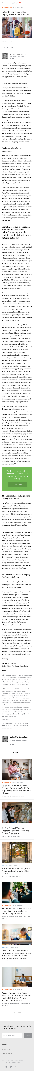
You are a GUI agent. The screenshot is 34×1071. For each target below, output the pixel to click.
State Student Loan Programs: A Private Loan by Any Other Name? (16, 871)
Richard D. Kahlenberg (18, 54)
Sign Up (28, 1035)
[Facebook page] (2, 1067)
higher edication (8, 728)
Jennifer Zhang (19, 1003)
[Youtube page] (6, 1067)
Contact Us (6, 1049)
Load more (17, 1013)
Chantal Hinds (17, 961)
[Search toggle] (31, 2)
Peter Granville (18, 916)
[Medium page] (15, 1067)
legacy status (11, 725)
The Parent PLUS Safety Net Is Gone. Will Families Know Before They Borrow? (16, 911)
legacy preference (24, 725)
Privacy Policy (7, 1054)
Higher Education (17, 7)
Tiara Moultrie (19, 796)
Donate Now (17, 484)
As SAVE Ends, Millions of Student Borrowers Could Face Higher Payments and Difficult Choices (16, 789)
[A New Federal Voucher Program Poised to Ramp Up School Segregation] (17, 812)
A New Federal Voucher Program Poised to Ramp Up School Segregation (15, 830)
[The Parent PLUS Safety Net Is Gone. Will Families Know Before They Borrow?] (17, 892)
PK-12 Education (17, 825)
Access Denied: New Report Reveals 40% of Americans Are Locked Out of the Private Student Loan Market (16, 997)
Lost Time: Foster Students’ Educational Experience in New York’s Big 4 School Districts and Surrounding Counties (17, 954)
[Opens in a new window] (10, 58)
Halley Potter (17, 836)
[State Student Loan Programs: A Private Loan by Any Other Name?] (17, 852)
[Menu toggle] (2, 2)
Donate (4, 1044)
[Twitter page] (11, 1067)
